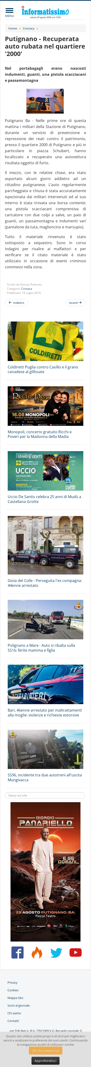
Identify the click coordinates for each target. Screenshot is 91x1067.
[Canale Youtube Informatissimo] (74, 954)
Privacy (12, 982)
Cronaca (26, 289)
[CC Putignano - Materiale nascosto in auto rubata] (45, 101)
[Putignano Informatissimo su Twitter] (55, 954)
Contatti (13, 1021)
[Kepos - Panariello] (45, 871)
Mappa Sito (15, 998)
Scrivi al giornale (18, 1005)
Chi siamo (14, 1013)
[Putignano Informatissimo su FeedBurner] (35, 954)
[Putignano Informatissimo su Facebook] (16, 954)
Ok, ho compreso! (45, 1050)
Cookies (12, 990)
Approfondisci (45, 1060)
